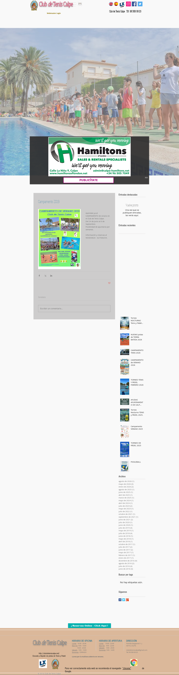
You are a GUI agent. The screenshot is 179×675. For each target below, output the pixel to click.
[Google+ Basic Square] (127, 599)
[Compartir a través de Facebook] (39, 275)
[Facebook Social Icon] (134, 4)
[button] (89, 160)
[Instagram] (128, 4)
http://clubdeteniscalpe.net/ (49, 653)
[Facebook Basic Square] (120, 599)
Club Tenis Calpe (56, 3)
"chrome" (126, 668)
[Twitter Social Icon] (140, 4)
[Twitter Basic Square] (123, 599)
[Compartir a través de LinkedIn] (51, 275)
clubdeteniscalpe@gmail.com (136, 650)
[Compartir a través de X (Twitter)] (45, 275)
